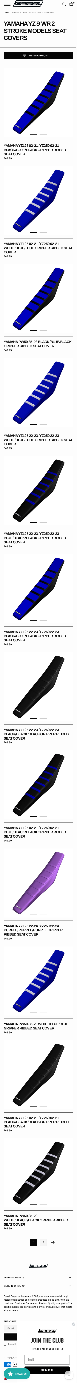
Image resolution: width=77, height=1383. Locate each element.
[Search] (61, 4)
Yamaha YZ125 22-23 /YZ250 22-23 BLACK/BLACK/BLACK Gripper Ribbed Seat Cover (36, 719)
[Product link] (37, 101)
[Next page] (52, 1213)
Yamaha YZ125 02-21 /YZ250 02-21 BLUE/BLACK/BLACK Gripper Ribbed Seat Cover (35, 814)
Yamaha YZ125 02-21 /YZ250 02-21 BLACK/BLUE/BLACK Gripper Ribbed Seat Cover (35, 147)
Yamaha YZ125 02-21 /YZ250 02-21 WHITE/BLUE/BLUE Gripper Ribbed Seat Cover (33, 242)
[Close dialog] (71, 1324)
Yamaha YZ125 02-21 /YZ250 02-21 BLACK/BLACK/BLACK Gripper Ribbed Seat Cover (36, 1095)
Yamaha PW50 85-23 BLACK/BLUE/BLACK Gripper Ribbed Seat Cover (35, 337)
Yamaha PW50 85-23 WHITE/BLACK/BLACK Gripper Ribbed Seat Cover (36, 1191)
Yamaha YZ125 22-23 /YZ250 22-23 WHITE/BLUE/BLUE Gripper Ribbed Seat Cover (33, 433)
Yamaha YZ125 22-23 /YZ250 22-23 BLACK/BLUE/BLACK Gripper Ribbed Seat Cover (35, 623)
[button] (8, 4)
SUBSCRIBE (44, 1370)
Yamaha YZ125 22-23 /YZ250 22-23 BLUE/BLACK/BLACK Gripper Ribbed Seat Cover (35, 528)
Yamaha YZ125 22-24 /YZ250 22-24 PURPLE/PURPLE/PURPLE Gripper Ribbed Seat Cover (33, 909)
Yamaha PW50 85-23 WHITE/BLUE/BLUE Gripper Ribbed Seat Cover (36, 1002)
